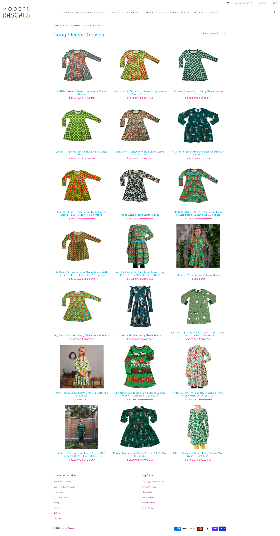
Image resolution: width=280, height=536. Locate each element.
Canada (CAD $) (242, 3)
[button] (68, 13)
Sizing (56, 502)
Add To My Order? (61, 497)
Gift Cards (58, 513)
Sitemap (57, 518)
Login (265, 3)
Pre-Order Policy (148, 497)
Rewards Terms (148, 502)
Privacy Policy (147, 492)
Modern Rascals (68, 528)
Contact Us (58, 492)
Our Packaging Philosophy (65, 487)
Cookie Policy (147, 508)
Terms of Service (148, 487)
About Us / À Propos (62, 482)
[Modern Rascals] (16, 12)
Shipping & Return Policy (152, 482)
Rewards (57, 508)
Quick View (82, 71)
